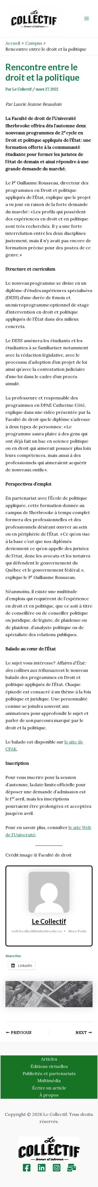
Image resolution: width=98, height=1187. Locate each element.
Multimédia (49, 1080)
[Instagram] (56, 1167)
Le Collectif (49, 921)
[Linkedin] (41, 1167)
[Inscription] (71, 1167)
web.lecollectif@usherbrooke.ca (37, 931)
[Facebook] (26, 1167)
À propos (49, 1095)
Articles (49, 1059)
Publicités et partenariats (49, 1073)
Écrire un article (49, 1088)
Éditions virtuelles (49, 1066)
